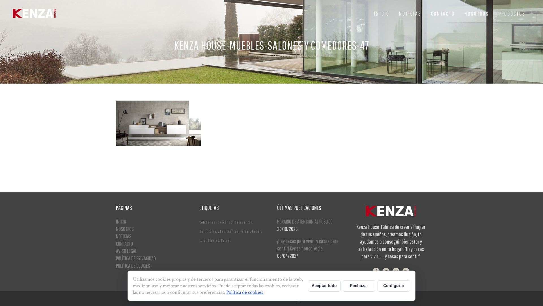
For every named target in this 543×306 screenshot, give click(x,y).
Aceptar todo (324, 285)
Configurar (393, 285)
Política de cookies (244, 292)
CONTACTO (124, 243)
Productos (242, 56)
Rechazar (359, 285)
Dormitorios (208, 231)
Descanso (224, 222)
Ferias (245, 231)
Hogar (256, 231)
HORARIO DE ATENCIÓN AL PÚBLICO (305, 221)
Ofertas (213, 240)
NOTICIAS (124, 236)
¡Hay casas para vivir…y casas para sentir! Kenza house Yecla (308, 245)
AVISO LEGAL (126, 251)
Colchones (207, 222)
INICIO (121, 221)
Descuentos (243, 222)
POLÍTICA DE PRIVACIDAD (136, 258)
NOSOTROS (125, 229)
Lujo (202, 240)
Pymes (226, 240)
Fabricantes (229, 231)
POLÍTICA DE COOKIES (133, 265)
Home (227, 56)
